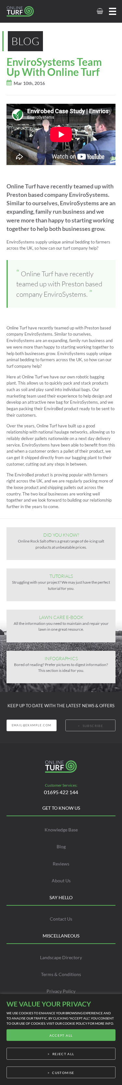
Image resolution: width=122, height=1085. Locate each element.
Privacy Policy (61, 991)
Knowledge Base (61, 829)
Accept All (61, 1035)
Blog (61, 846)
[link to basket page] (99, 11)
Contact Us (61, 919)
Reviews (61, 863)
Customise (63, 1073)
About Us (61, 880)
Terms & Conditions (61, 974)
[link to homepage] (27, 11)
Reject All (63, 1054)
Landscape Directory (61, 957)
